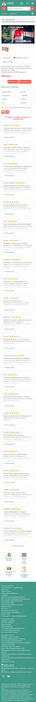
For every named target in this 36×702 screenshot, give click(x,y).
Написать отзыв (25, 107)
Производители (7, 626)
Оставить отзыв (18, 546)
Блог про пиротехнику (9, 632)
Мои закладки (6, 624)
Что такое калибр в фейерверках (12, 628)
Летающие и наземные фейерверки (14, 616)
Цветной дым (10, 20)
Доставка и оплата (21, 58)
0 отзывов (14, 107)
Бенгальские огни (7, 603)
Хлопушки (5, 589)
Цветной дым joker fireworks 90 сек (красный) (18, 21)
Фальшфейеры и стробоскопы (12, 587)
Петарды (4, 595)
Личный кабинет (7, 623)
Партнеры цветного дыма (10, 646)
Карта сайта (5, 660)
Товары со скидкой (8, 621)
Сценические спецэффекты (10, 612)
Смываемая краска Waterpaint (11, 601)
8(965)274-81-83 (8, 666)
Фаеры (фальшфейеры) (9, 593)
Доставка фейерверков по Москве (13, 639)
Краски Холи (5, 614)
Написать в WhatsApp (10, 87)
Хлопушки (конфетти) (9, 610)
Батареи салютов (7, 586)
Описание (6, 58)
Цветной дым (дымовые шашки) (12, 597)
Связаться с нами (7, 619)
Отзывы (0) (9, 62)
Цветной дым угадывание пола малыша (15, 599)
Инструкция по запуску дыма (11, 641)
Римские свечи (6, 606)
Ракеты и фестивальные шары (12, 605)
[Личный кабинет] (32, 14)
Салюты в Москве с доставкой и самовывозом (17, 658)
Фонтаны (4, 608)
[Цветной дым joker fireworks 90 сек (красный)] (5, 49)
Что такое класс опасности (10, 630)
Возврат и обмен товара (10, 637)
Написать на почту (8, 661)
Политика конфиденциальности (12, 648)
